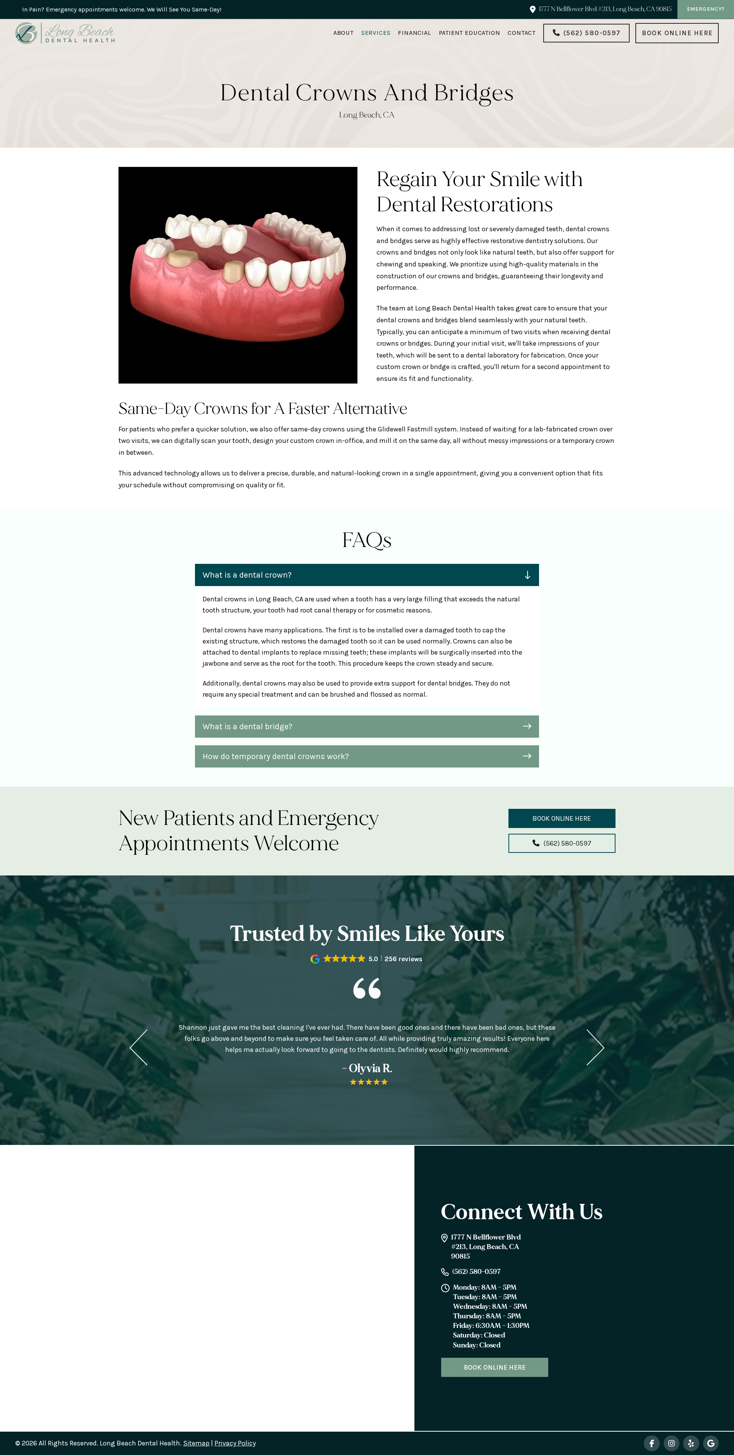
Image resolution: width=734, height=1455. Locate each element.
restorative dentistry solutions (537, 241)
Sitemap (196, 1443)
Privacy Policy (235, 1443)
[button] (367, 575)
